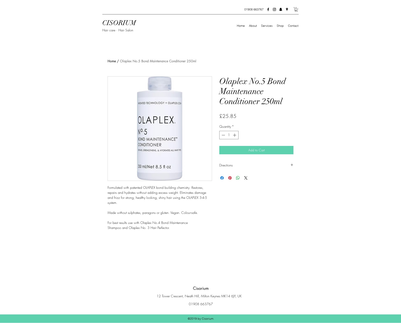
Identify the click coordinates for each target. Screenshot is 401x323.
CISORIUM (119, 23)
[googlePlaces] (287, 9)
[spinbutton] (229, 135)
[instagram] (274, 9)
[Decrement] (223, 135)
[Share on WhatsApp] (237, 177)
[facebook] (268, 9)
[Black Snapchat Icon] (281, 9)
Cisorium (201, 288)
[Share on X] (245, 177)
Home (112, 61)
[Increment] (235, 135)
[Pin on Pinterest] (229, 177)
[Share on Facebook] (222, 177)
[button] (296, 9)
